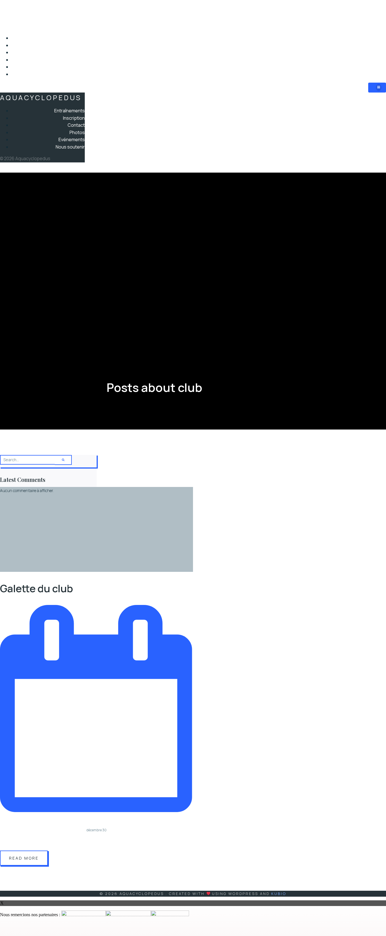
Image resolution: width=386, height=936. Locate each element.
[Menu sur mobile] (377, 88)
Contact (377, 52)
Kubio (278, 893)
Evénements (372, 67)
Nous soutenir (370, 74)
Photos (378, 60)
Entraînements (369, 38)
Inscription (374, 45)
